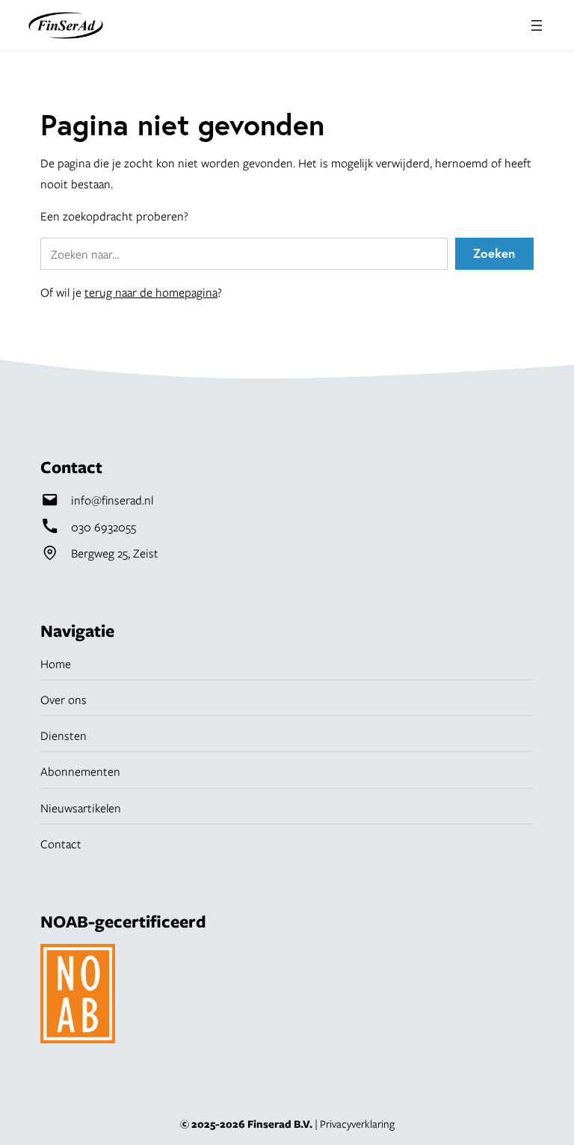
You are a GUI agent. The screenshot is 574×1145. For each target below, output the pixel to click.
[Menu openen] (537, 25)
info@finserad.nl (112, 499)
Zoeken (494, 253)
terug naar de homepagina (150, 292)
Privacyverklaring (357, 1124)
